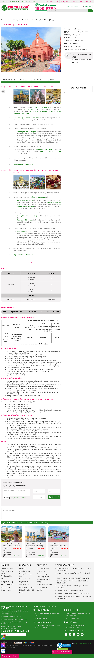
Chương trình (9, 80)
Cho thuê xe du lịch (7, 584)
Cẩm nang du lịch (43, 577)
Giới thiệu (22, 568)
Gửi (28, 635)
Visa (81, 2)
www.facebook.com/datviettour (17, 619)
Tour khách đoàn (7, 568)
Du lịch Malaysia (36, 20)
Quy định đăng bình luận (18, 498)
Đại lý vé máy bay (7, 582)
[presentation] (3, 47)
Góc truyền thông (43, 568)
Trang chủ (4, 20)
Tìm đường (3, 640)
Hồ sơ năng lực (42, 587)
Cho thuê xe (73, 2)
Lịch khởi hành (37, 80)
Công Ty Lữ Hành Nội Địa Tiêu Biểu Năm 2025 (73, 578)
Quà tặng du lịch (24, 584)
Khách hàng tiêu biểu (44, 584)
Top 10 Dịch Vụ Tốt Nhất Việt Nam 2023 (70, 591)
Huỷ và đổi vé (23, 582)
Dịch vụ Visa (5, 587)
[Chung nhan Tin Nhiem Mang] (81, 643)
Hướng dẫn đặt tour (26, 579)
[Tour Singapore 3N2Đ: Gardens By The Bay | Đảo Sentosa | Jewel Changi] (35, 534)
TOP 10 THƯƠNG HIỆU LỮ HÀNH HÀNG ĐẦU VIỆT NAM (18, 1)
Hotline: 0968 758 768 (62, 652)
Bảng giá (23, 80)
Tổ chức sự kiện (6, 576)
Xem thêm (30, 262)
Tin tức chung (42, 574)
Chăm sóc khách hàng (26, 587)
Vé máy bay (64, 2)
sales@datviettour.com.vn (13, 616)
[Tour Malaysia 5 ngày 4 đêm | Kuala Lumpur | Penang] (11, 534)
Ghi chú (51, 80)
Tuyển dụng (87, 2)
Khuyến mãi (41, 571)
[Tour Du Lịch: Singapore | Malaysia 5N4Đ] (58, 534)
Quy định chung (24, 571)
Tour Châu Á (26, 20)
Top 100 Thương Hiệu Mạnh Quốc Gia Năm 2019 (73, 594)
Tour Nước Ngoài (15, 20)
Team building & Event (51, 2)
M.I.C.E (3, 579)
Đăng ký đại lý (6, 590)
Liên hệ (39, 590)
